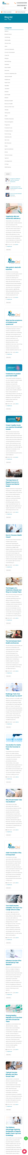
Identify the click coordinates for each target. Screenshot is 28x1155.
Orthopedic (7, 112)
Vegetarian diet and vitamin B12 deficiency (13, 217)
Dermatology (8, 61)
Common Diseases (9, 49)
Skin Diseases (8, 143)
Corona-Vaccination (10, 52)
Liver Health (7, 94)
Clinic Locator (7, 12)
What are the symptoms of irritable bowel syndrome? (14, 322)
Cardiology (7, 37)
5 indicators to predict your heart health (13, 375)
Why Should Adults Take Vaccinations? (14, 801)
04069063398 (22, 3)
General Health (8, 76)
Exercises (7, 70)
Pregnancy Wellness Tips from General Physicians (15, 180)
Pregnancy (7, 125)
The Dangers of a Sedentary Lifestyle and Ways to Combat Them (13, 590)
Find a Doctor (21, 12)
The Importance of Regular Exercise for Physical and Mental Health (12, 483)
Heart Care (7, 82)
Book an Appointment (6, 1154)
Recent (8, 174)
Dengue (7, 58)
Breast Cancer (8, 34)
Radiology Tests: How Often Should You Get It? (14, 695)
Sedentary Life (8, 137)
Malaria (6, 97)
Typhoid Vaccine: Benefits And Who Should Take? (12, 1074)
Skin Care (7, 140)
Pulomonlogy (8, 134)
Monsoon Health (9, 103)
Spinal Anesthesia (9, 149)
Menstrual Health (9, 100)
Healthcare (7, 79)
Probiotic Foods (8, 128)
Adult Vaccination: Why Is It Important (13, 854)
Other (6, 115)
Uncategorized (8, 161)
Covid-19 (7, 55)
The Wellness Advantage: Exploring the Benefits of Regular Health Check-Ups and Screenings (13, 1131)
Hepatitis (7, 85)
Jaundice (7, 88)
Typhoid (7, 158)
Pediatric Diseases (9, 119)
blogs (10, 19)
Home (5, 19)
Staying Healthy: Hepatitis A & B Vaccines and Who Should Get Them (14, 1018)
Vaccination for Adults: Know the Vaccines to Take (13, 747)
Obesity (6, 109)
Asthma (6, 31)
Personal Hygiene (9, 122)
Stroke (6, 152)
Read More (8, 249)
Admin (16, 244)
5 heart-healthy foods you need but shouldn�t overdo (14, 427)
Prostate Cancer (9, 131)
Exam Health (8, 67)
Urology (6, 164)
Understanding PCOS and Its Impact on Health (16, 187)
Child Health (7, 40)
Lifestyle (6, 91)
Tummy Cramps (8, 155)
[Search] (20, 8)
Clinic (6, 46)
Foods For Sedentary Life (10, 73)
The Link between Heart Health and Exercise (13, 642)
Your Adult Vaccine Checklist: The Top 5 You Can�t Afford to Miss (14, 908)
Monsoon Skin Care (9, 106)
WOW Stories (8, 167)
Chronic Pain (8, 43)
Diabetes (7, 64)
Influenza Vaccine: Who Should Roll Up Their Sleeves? (13, 963)
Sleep (6, 146)
